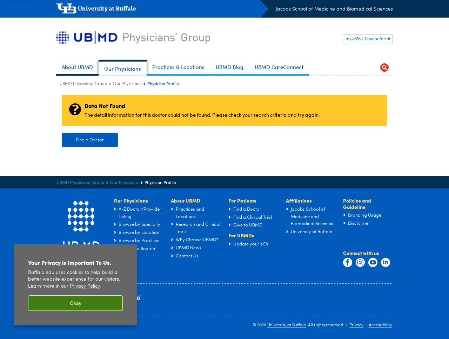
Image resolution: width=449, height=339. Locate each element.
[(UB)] (162, 10)
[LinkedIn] (385, 262)
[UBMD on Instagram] (360, 262)
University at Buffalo (286, 325)
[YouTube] (372, 262)
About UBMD (185, 200)
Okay (75, 303)
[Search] (384, 68)
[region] (75, 284)
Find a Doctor (90, 140)
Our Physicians (127, 84)
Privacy (356, 325)
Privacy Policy (85, 286)
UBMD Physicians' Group (83, 84)
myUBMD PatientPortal (368, 39)
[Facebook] (347, 262)
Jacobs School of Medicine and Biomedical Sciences (334, 9)
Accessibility (380, 325)
